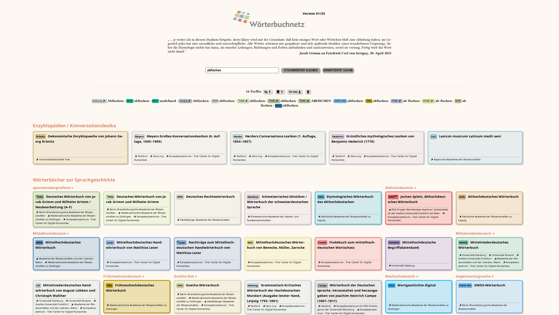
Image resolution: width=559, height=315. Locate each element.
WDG (278, 105)
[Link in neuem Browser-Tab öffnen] (104, 101)
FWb (368, 101)
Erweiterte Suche (338, 70)
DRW (215, 101)
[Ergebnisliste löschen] (309, 91)
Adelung (97, 101)
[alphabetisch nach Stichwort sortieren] (269, 91)
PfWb (395, 101)
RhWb (426, 101)
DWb (241, 101)
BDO (129, 101)
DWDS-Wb (340, 101)
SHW (458, 101)
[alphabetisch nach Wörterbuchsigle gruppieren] (281, 91)
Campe (183, 101)
